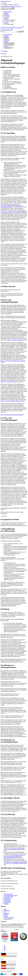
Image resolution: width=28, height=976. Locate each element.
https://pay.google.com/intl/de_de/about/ (10, 401)
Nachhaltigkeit (7, 899)
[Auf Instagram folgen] (5, 948)
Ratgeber (6, 903)
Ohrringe (7, 15)
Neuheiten (6, 14)
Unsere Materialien (8, 896)
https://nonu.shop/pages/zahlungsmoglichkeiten (12, 414)
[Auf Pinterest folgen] (5, 951)
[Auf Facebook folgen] (5, 946)
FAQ (5, 912)
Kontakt (6, 916)
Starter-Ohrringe (8, 11)
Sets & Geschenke (9, 21)
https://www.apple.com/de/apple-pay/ (10, 381)
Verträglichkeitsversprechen (10, 895)
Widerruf (6, 914)
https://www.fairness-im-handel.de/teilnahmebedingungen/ (14, 848)
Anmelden (4, 51)
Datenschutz (7, 910)
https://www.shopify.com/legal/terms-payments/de (13, 360)
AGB (5, 909)
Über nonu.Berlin (9, 24)
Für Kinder (6, 17)
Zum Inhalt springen (6, 1)
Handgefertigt (7, 898)
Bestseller (6, 13)
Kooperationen (7, 901)
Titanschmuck (7, 902)
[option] (8, 963)
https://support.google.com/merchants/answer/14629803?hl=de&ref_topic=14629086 (14, 856)
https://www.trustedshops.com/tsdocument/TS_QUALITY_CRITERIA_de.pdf (15, 862)
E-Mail (16, 929)
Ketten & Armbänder (10, 20)
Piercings (6, 18)
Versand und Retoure (9, 917)
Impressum (6, 913)
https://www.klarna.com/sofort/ (15, 340)
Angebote (6, 22)
